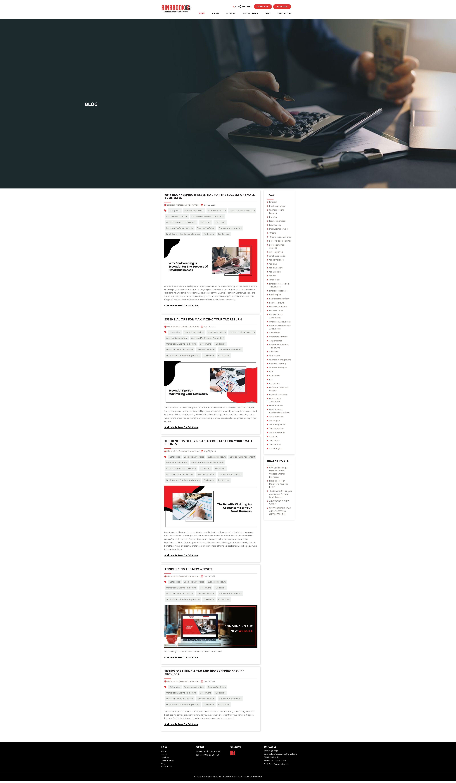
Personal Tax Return (206, 228)
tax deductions (276, 416)
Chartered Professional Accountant (207, 216)
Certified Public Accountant (242, 210)
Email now (282, 6)
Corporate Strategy (278, 336)
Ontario (272, 233)
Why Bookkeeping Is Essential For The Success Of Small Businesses (209, 196)
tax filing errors (276, 267)
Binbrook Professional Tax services (219, 776)
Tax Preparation (276, 428)
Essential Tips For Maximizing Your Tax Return (203, 319)
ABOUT (215, 13)
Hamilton (273, 217)
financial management (280, 359)
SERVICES (231, 13)
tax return (273, 436)
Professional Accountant (230, 228)
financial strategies (278, 367)
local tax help (275, 225)
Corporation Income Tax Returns (181, 222)
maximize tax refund (278, 229)
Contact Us (166, 766)
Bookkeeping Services (194, 210)
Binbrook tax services (279, 290)
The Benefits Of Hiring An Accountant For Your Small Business (208, 442)
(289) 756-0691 (243, 6)
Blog (163, 763)
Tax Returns (209, 234)
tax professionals (277, 432)
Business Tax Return (217, 210)
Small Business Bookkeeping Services (183, 234)
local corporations (277, 221)
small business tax (277, 256)
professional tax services (276, 246)
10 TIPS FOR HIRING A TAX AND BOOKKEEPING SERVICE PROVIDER (204, 673)
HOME (202, 13)
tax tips (272, 275)
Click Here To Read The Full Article (181, 305)
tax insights (274, 420)
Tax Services (223, 234)
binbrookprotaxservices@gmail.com (280, 754)
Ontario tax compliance (280, 237)
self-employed (276, 252)
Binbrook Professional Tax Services (279, 285)
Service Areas (250, 13)
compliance (274, 332)
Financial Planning (277, 363)
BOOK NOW (262, 6)
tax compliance (276, 260)
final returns (274, 355)
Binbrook (273, 202)
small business (276, 405)
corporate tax (275, 340)
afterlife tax (274, 279)
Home (164, 751)
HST (271, 379)
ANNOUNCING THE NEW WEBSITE (188, 569)
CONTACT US (284, 13)
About (164, 754)
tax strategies (275, 448)
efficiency (273, 351)
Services (165, 757)
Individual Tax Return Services (179, 228)
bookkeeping (275, 294)
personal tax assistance (280, 241)
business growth (277, 302)
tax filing (273, 264)
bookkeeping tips (277, 206)
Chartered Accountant (176, 216)
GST (271, 371)
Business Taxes (276, 310)
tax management (277, 424)
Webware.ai (256, 776)
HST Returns (220, 222)
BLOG (268, 13)
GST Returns (205, 222)
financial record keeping (276, 211)
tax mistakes (275, 271)
